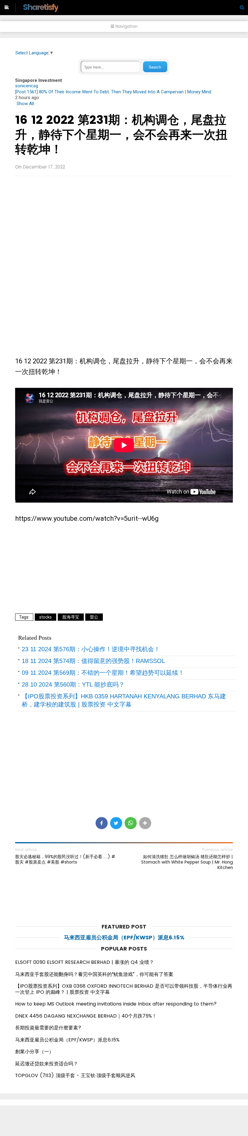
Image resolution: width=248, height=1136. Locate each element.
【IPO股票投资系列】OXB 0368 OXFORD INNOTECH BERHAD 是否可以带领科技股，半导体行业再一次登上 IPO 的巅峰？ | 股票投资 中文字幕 (123, 989)
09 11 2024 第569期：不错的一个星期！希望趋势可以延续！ (103, 672)
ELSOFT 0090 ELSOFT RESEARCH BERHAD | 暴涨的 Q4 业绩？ (84, 962)
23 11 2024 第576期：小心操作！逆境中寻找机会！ (91, 649)
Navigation (126, 26)
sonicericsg (26, 85)
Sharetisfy (40, 7)
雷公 (94, 617)
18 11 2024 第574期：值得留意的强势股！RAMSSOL (93, 661)
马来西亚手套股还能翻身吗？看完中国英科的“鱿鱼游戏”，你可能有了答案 (94, 974)
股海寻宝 (70, 617)
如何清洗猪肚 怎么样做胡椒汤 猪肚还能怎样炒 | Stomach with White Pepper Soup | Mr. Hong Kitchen (187, 862)
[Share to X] (116, 823)
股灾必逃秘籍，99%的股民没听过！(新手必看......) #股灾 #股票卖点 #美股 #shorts (65, 859)
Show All (25, 103)
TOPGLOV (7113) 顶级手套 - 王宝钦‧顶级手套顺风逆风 (75, 1075)
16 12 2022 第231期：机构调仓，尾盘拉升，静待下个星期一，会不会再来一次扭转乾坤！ (121, 134)
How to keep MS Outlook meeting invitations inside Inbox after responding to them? (116, 1003)
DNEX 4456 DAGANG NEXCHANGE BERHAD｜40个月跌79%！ (86, 1015)
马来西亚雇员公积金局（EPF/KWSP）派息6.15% (124, 937)
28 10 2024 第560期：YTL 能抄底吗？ (73, 684)
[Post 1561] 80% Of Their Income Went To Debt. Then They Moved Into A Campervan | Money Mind (113, 92)
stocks (45, 617)
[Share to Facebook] (102, 823)
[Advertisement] (124, 224)
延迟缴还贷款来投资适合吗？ (46, 1063)
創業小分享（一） (34, 1051)
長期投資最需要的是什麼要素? (48, 1027)
